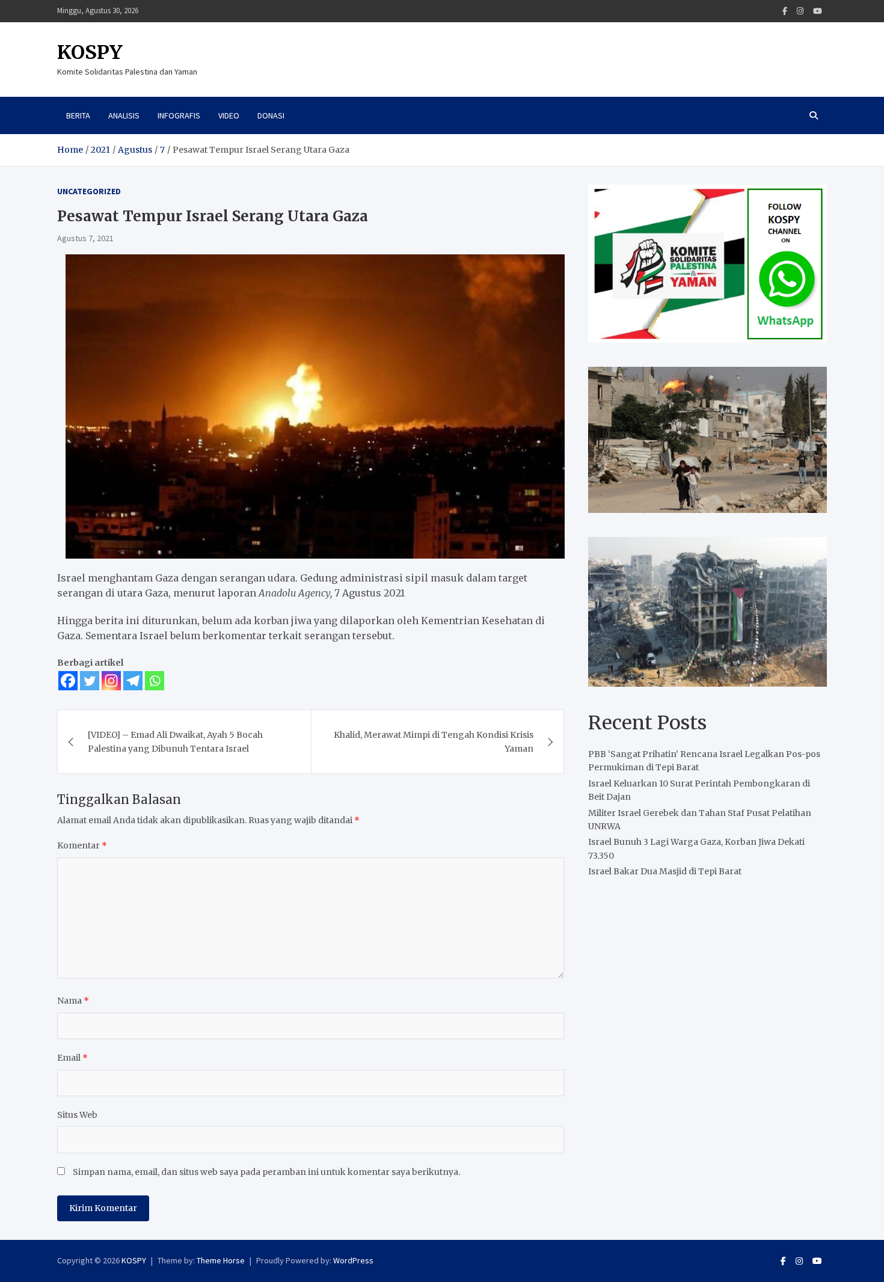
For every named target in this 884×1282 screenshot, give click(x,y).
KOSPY (90, 52)
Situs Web (77, 1114)
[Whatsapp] (154, 680)
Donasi (270, 115)
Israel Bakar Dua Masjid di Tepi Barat (664, 871)
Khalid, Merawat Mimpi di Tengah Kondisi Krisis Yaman (433, 741)
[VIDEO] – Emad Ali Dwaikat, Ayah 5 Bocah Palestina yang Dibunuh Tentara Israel (175, 741)
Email (72, 1057)
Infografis (179, 115)
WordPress (353, 1260)
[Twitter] (89, 680)
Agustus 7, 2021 (85, 238)
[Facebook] (785, 11)
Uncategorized (89, 191)
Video (228, 115)
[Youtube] (817, 11)
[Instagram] (800, 11)
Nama (73, 1000)
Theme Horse (221, 1260)
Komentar (82, 845)
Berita (78, 115)
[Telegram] (133, 680)
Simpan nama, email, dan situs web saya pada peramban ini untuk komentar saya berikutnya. (266, 1172)
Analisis (124, 115)
